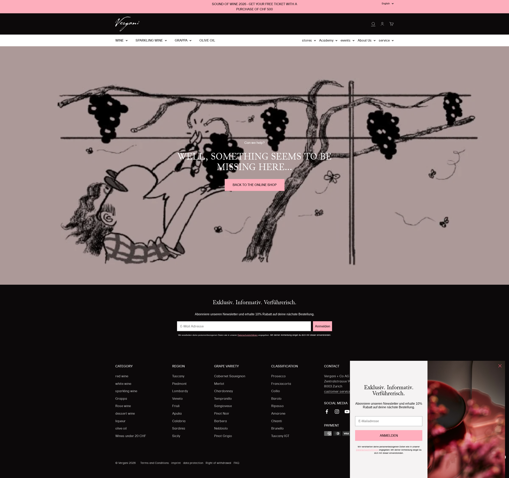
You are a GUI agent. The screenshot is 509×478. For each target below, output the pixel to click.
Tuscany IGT (280, 436)
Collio (275, 391)
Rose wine (123, 406)
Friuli (176, 406)
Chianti (276, 421)
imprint (176, 463)
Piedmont (179, 384)
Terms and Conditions (154, 463)
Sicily (176, 436)
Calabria (179, 421)
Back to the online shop (255, 185)
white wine (123, 384)
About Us (365, 40)
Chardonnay (223, 391)
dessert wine (125, 413)
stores (307, 40)
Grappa (181, 40)
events (346, 40)
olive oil (207, 40)
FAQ (236, 463)
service (384, 40)
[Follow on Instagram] (337, 411)
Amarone (278, 413)
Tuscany (178, 376)
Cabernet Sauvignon (229, 376)
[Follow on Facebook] (326, 411)
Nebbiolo (221, 428)
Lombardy (180, 391)
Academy (326, 40)
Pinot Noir (221, 413)
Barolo (276, 399)
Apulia (177, 413)
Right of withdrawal (218, 463)
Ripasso (277, 406)
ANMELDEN (389, 435)
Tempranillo (223, 399)
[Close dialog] (499, 365)
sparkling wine (149, 40)
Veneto (177, 399)
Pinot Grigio (223, 436)
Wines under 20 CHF (130, 436)
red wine (121, 376)
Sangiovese (223, 406)
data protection (193, 463)
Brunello (277, 428)
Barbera (220, 421)
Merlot (219, 384)
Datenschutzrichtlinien (248, 335)
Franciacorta (281, 384)
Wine (119, 40)
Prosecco (278, 376)
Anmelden (322, 326)
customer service (337, 391)
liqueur (120, 421)
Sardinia (178, 428)
